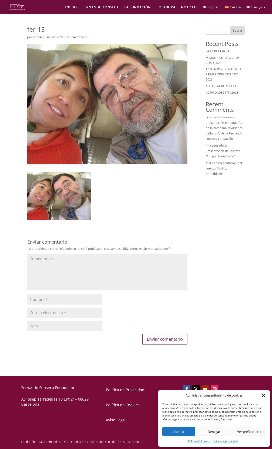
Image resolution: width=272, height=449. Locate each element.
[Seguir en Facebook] (186, 389)
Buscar (237, 30)
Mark (209, 163)
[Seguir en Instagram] (214, 389)
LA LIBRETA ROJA (217, 51)
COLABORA (166, 7)
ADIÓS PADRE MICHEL (221, 86)
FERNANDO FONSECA (100, 7)
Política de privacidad (225, 441)
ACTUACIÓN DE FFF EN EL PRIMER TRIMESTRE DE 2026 (224, 74)
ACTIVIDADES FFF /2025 (222, 92)
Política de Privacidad (125, 389)
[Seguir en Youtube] (205, 389)
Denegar (214, 431)
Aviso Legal (116, 419)
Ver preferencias (249, 431)
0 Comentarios (77, 37)
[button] (263, 395)
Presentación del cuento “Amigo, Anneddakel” (224, 168)
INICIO (71, 7)
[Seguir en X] (196, 389)
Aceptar (178, 431)
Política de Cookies (199, 441)
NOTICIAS (189, 7)
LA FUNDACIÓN (137, 7)
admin (37, 37)
